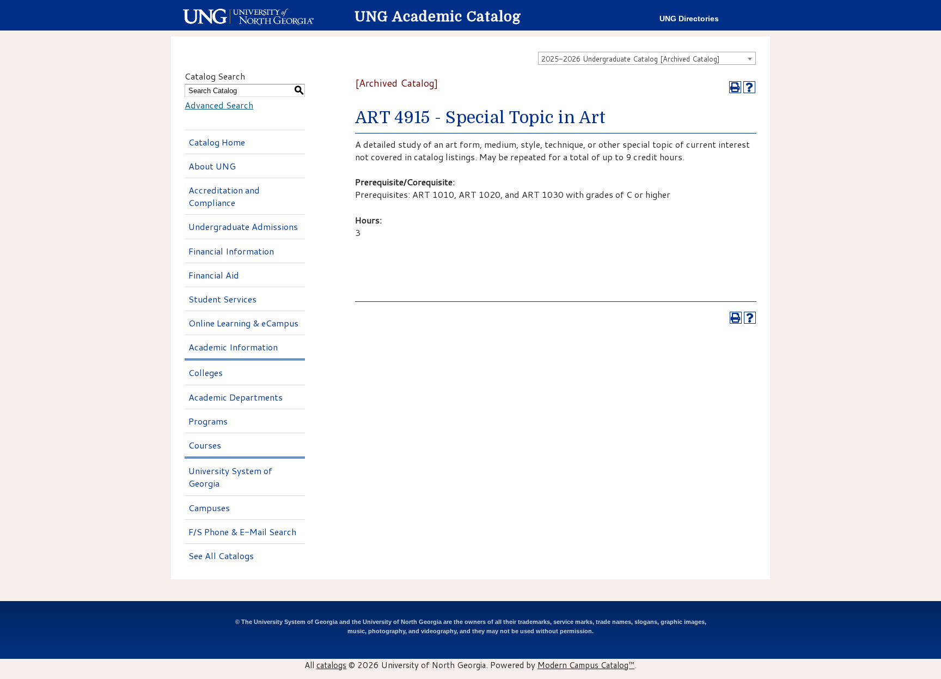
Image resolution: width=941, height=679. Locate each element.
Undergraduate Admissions (243, 226)
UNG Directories (689, 19)
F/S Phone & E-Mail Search (242, 531)
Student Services (222, 299)
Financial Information (231, 251)
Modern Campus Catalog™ (585, 665)
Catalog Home (216, 142)
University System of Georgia (230, 476)
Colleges (205, 372)
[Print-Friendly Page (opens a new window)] (735, 87)
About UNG (212, 166)
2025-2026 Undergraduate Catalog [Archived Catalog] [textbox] (630, 59)
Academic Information (233, 347)
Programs (208, 421)
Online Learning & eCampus (243, 323)
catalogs (331, 665)
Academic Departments (235, 397)
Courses (204, 445)
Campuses (209, 507)
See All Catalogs (221, 555)
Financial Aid (213, 275)
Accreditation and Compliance (224, 196)
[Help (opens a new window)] (749, 87)
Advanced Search (219, 105)
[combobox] (647, 58)
